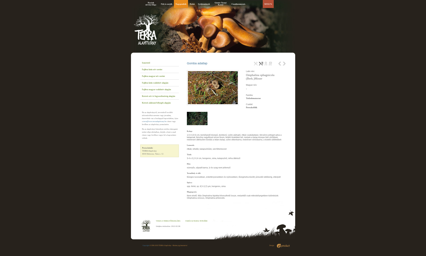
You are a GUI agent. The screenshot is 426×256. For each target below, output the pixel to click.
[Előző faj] (280, 64)
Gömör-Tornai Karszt (220, 4)
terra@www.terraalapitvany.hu (155, 121)
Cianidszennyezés (238, 4)
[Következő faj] (284, 64)
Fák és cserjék (166, 4)
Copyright (146, 245)
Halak (192, 4)
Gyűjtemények (204, 4)
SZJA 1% (268, 4)
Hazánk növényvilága (150, 4)
